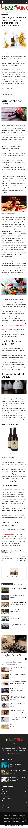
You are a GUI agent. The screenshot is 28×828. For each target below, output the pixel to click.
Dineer (12, 550)
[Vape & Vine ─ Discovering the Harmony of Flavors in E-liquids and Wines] (5, 712)
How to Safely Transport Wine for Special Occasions (13, 656)
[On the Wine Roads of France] (5, 590)
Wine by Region (9, 12)
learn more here (19, 325)
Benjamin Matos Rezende (8, 28)
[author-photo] (14, 574)
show (11, 94)
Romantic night (5, 552)
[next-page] (5, 631)
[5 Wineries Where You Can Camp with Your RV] (5, 726)
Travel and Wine (5, 591)
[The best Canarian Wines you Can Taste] (5, 626)
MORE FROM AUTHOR (19, 584)
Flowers (17, 550)
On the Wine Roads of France (18, 588)
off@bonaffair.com (16, 753)
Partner (21, 550)
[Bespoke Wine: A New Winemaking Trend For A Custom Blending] (5, 683)
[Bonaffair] (14, 7)
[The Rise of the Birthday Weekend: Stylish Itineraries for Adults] (5, 690)
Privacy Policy (19, 825)
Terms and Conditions (10, 825)
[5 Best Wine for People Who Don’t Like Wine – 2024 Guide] (5, 772)
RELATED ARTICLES (7, 584)
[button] (2, 2)
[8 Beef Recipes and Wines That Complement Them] (5, 705)
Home (2, 12)
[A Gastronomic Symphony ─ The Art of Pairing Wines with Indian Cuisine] (5, 698)
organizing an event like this (9, 534)
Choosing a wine (6, 329)
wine (11, 552)
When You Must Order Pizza (6, 559)
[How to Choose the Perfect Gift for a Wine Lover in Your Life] (5, 669)
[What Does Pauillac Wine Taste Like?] (5, 597)
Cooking (7, 550)
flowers (9, 323)
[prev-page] (2, 631)
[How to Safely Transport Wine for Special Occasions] (14, 644)
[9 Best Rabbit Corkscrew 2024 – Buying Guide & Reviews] (5, 765)
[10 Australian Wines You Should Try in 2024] (5, 618)
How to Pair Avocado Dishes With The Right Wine (21, 560)
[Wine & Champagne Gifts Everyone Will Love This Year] (5, 676)
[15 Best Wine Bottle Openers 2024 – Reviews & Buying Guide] (5, 779)
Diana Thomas (4, 658)
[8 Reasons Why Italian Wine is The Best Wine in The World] (5, 604)
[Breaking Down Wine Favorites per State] (5, 611)
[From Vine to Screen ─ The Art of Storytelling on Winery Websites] (5, 719)
